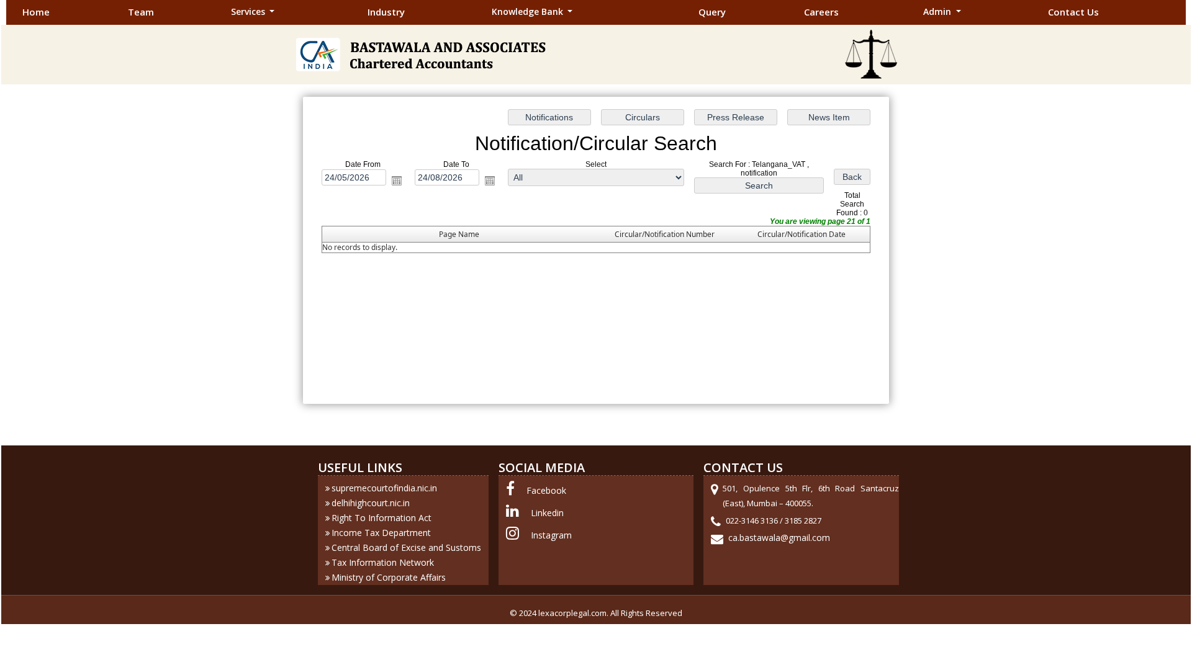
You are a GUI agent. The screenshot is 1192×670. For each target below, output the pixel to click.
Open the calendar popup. (397, 180)
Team (141, 12)
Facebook (546, 490)
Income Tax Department (381, 532)
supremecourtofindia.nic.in (384, 488)
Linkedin (547, 513)
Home (36, 12)
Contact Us (1073, 12)
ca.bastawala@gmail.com (779, 537)
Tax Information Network (383, 562)
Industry (386, 12)
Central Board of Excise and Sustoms (406, 547)
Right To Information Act (381, 518)
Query (712, 12)
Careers (821, 12)
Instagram (551, 535)
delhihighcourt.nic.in (371, 503)
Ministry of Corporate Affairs (389, 577)
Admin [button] (938, 11)
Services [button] (249, 11)
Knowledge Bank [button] (529, 11)
